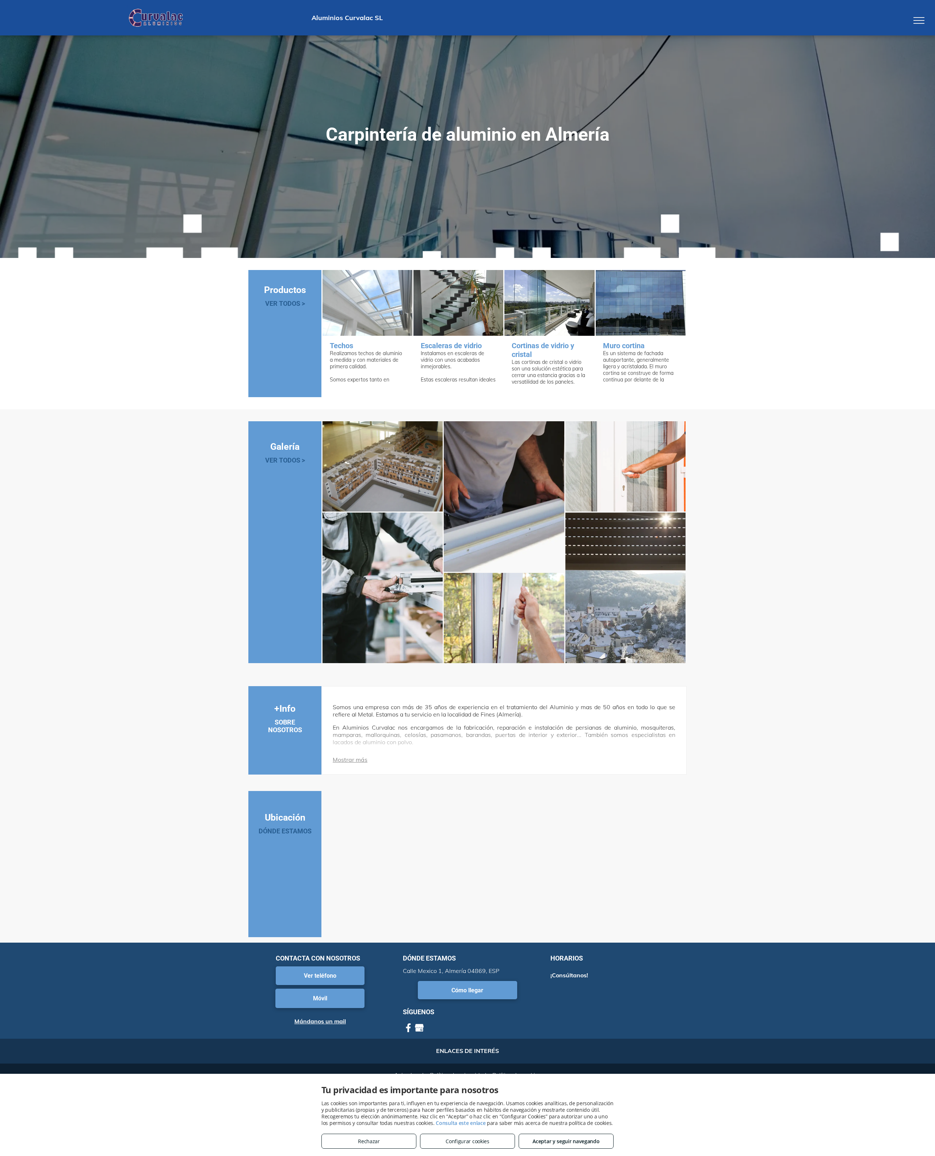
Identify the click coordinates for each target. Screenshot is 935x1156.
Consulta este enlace (460, 1122)
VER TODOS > (285, 303)
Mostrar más (350, 759)
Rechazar (369, 1141)
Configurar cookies (467, 1141)
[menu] (918, 20)
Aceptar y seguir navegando (566, 1141)
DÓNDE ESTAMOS (285, 831)
